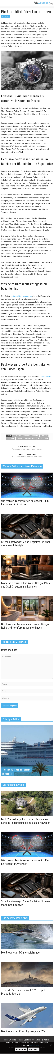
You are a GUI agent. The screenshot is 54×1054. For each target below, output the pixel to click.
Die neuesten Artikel (13, 784)
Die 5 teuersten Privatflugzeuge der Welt (23, 1031)
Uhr (46, 438)
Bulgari (26, 435)
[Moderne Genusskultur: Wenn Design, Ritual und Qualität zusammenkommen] (27, 567)
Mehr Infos (33, 1049)
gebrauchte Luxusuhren (21, 296)
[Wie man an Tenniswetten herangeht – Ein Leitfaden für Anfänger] (27, 485)
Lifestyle (5, 16)
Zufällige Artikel (11, 719)
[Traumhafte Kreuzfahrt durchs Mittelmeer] (27, 757)
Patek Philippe (30, 438)
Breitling (17, 435)
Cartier (35, 435)
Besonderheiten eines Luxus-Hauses (27, 449)
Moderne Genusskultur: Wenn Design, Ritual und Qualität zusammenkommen (25, 584)
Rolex (40, 438)
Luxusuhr (10, 438)
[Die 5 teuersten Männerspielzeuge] (27, 936)
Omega (19, 438)
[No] (50, 1045)
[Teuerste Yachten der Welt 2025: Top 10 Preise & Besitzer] (27, 974)
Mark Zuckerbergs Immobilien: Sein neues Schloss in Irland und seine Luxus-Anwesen (25, 821)
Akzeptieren (21, 1049)
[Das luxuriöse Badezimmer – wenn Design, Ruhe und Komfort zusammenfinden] (27, 608)
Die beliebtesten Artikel (15, 918)
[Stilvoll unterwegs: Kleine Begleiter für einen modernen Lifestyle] (27, 526)
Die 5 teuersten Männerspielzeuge (20, 952)
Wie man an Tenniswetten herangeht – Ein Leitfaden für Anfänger (25, 502)
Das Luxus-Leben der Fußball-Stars (27, 456)
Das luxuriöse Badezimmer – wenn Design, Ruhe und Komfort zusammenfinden (25, 626)
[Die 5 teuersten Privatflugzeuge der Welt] (27, 1015)
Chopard (44, 435)
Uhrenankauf (45, 376)
